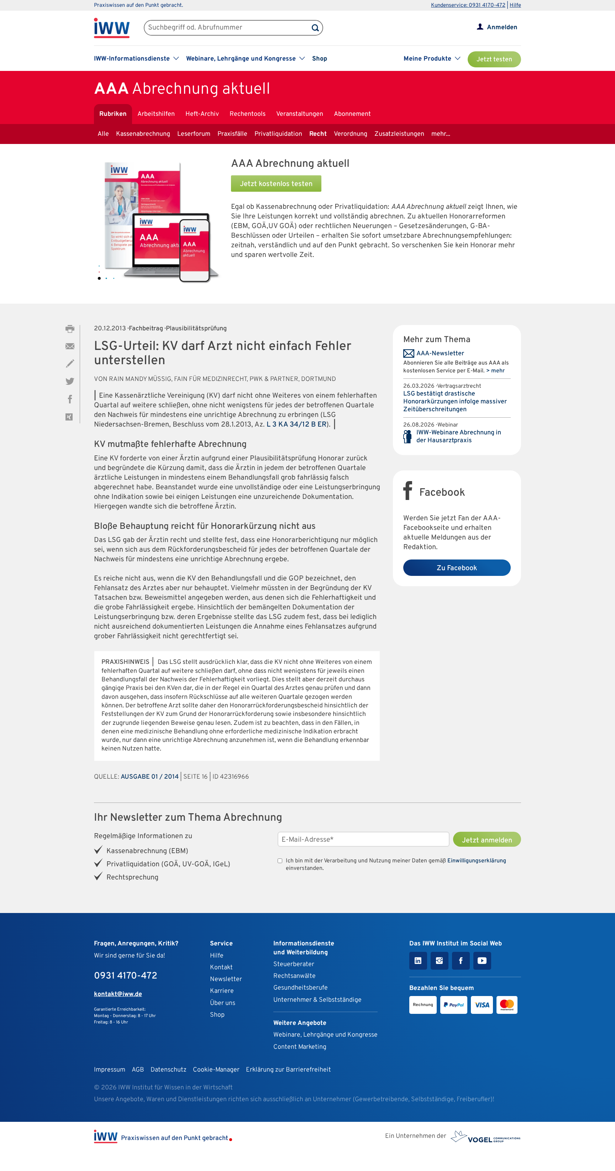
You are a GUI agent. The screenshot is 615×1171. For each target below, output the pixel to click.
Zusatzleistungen (399, 134)
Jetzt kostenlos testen (276, 184)
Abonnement (352, 114)
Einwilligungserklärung (476, 861)
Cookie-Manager (216, 1070)
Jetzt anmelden (487, 840)
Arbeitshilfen (156, 114)
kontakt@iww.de (118, 994)
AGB (138, 1070)
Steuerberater (293, 964)
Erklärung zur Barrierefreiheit (288, 1070)
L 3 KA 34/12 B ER (296, 424)
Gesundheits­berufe (300, 988)
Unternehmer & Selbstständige (317, 1000)
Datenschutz (168, 1070)
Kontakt (221, 968)
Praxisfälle (232, 134)
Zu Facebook (457, 568)
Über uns (222, 1003)
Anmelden (502, 28)
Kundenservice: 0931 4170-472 (468, 5)
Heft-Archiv (202, 114)
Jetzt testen (494, 60)
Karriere (222, 991)
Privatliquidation (278, 134)
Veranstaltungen (299, 114)
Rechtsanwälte (294, 976)
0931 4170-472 (125, 976)
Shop (319, 59)
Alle (103, 134)
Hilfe (515, 5)
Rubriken (113, 114)
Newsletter (226, 979)
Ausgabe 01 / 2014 (150, 777)
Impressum (109, 1070)
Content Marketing (299, 1047)
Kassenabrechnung (143, 134)
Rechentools (248, 114)
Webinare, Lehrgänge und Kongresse (325, 1035)
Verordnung (350, 134)
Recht (318, 134)
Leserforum (193, 134)
